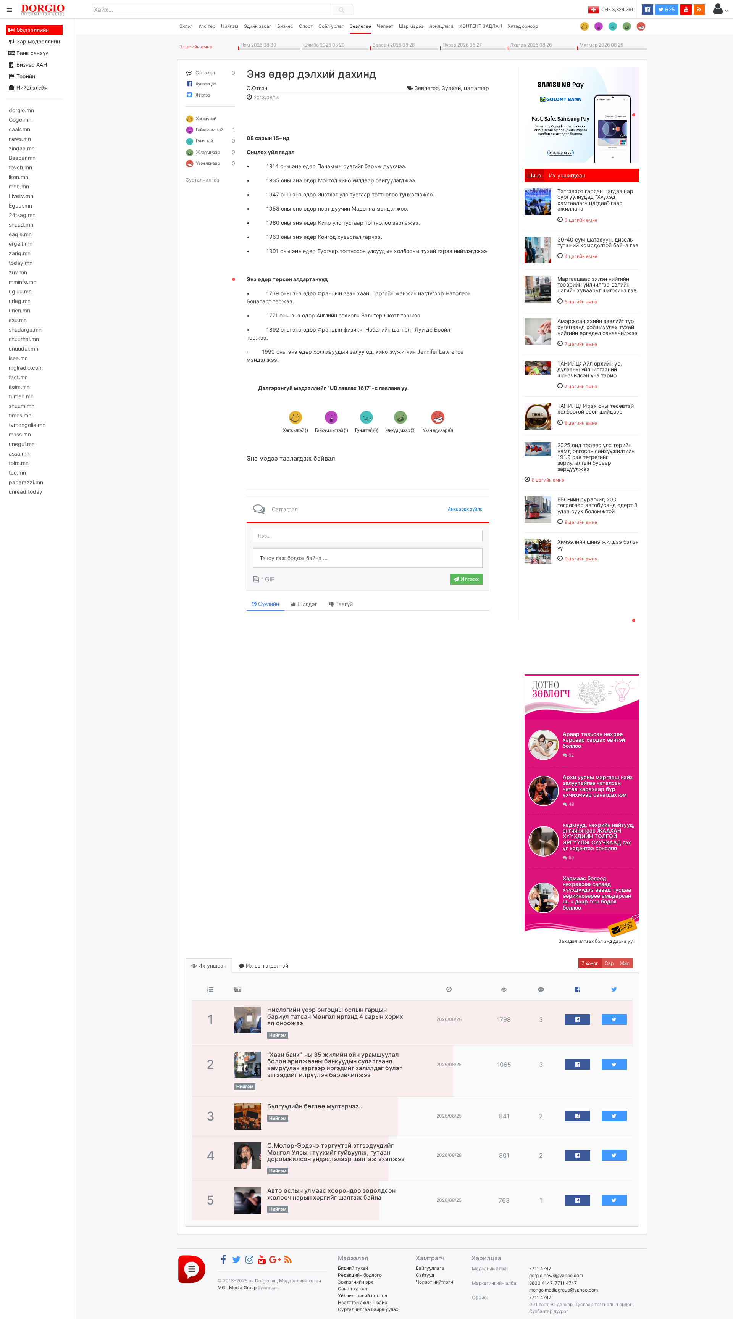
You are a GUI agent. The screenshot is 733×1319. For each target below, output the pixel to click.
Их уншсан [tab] (211, 965)
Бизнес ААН (31, 64)
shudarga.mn (25, 329)
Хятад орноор (523, 26)
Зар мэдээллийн (37, 41)
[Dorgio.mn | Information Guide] (192, 1269)
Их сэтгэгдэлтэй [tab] (266, 965)
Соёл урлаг (331, 26)
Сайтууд (425, 1275)
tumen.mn (21, 396)
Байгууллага (430, 1268)
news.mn (20, 138)
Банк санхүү (31, 53)
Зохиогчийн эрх (355, 1282)
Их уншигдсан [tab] (567, 175)
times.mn (20, 415)
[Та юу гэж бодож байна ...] (368, 558)
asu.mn (18, 320)
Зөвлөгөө (360, 26)
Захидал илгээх (548, 919)
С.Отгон (257, 88)
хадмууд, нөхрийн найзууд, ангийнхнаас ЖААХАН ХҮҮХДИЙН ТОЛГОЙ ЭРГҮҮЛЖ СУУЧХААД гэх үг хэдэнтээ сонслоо (599, 836)
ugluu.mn (20, 291)
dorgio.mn (21, 110)
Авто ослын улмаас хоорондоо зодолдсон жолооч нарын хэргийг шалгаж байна (331, 1194)
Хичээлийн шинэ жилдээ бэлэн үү (598, 544)
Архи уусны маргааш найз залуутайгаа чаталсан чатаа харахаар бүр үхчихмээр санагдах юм (598, 786)
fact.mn (18, 377)
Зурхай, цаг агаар (465, 88)
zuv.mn (18, 272)
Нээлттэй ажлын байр (362, 1302)
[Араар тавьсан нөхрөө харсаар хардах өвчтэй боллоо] (543, 745)
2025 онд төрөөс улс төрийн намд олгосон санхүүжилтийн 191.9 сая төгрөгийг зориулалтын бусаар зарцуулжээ (596, 457)
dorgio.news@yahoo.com (556, 1275)
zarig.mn (20, 253)
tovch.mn (20, 167)
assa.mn (19, 453)
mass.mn (20, 434)
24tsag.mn (22, 215)
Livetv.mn (21, 196)
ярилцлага (441, 26)
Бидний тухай (353, 1268)
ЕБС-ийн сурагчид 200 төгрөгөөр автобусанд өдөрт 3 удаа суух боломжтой (597, 505)
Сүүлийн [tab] (268, 604)
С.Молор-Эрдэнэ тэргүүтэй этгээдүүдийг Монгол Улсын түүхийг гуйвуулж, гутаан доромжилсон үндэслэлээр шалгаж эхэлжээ (336, 1152)
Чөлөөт (385, 26)
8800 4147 (540, 1283)
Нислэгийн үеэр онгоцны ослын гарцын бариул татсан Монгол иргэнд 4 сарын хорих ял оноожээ (335, 1016)
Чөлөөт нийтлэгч (434, 1282)
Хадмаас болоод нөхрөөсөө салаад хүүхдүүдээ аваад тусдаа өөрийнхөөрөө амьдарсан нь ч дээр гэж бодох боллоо (597, 893)
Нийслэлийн (31, 87)
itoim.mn (19, 386)
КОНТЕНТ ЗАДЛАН (480, 26)
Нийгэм (229, 26)
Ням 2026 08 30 (257, 45)
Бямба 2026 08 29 (323, 45)
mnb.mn (19, 186)
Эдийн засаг (257, 26)
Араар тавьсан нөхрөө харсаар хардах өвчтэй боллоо (594, 740)
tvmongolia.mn (27, 425)
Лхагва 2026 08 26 (530, 45)
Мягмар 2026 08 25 (600, 45)
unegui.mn (22, 444)
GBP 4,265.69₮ (617, 9)
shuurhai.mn (24, 339)
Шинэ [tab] (534, 175)
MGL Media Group (237, 1287)
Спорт (306, 26)
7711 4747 (540, 1268)
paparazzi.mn (26, 482)
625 (669, 9)
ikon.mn (18, 177)
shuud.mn (21, 224)
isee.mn (18, 358)
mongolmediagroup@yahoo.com (563, 1290)
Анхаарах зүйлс (465, 509)
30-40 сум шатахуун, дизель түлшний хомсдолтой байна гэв (597, 242)
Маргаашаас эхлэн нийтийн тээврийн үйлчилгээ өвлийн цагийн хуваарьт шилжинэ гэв (596, 284)
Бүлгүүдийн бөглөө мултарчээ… (315, 1106)
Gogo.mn (20, 119)
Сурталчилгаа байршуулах (368, 1309)
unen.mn (19, 310)
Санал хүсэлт (353, 1289)
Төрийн (25, 76)
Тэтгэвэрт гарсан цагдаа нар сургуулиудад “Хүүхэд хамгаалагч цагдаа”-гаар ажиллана (595, 200)
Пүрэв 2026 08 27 (461, 45)
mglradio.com (26, 367)
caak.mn (19, 129)
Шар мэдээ (411, 26)
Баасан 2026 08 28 (392, 45)
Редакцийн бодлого (360, 1275)
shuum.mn (21, 406)
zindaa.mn (22, 148)
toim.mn (19, 463)
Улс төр (207, 26)
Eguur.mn (20, 205)
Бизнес (285, 26)
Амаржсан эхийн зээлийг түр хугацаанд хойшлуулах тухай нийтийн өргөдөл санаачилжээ (597, 327)
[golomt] (582, 114)
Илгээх (469, 579)
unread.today (25, 491)
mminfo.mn (22, 282)
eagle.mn (20, 234)
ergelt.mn (20, 243)
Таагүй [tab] (343, 604)
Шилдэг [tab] (306, 604)
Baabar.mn (22, 158)
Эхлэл (186, 26)
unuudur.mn (23, 348)
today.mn (20, 262)
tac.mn (17, 472)
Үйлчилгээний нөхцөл (362, 1295)
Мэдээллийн (32, 30)
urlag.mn (20, 301)
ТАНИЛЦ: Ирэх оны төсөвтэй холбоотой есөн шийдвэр (595, 409)
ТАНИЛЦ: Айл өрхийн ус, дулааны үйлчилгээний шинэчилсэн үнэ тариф (589, 369)
